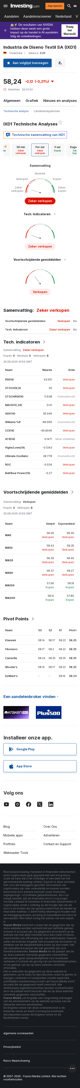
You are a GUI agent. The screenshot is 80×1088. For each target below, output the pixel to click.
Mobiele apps (13, 835)
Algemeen (11, 100)
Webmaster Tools (15, 852)
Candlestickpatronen (47, 111)
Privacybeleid (12, 1046)
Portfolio (9, 844)
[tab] (20, 150)
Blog (6, 826)
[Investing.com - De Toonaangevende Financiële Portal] (25, 6)
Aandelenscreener (37, 16)
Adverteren (52, 835)
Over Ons (50, 826)
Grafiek (32, 100)
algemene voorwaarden (18, 1033)
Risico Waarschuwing (16, 1060)
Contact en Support (57, 844)
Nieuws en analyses (60, 100)
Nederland (63, 16)
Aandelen (11, 16)
